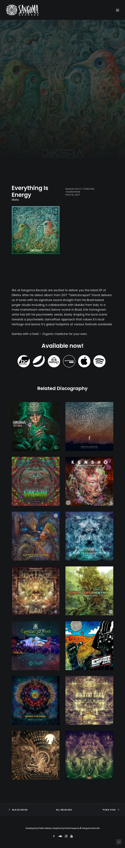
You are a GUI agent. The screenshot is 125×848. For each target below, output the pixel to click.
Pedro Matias (45, 828)
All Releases (64, 809)
